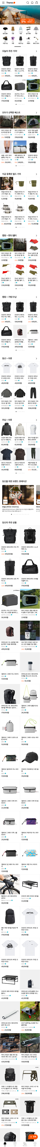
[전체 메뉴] (3, 2)
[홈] (11, 2)
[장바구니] (36, 2)
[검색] (28, 2)
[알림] (32, 2)
